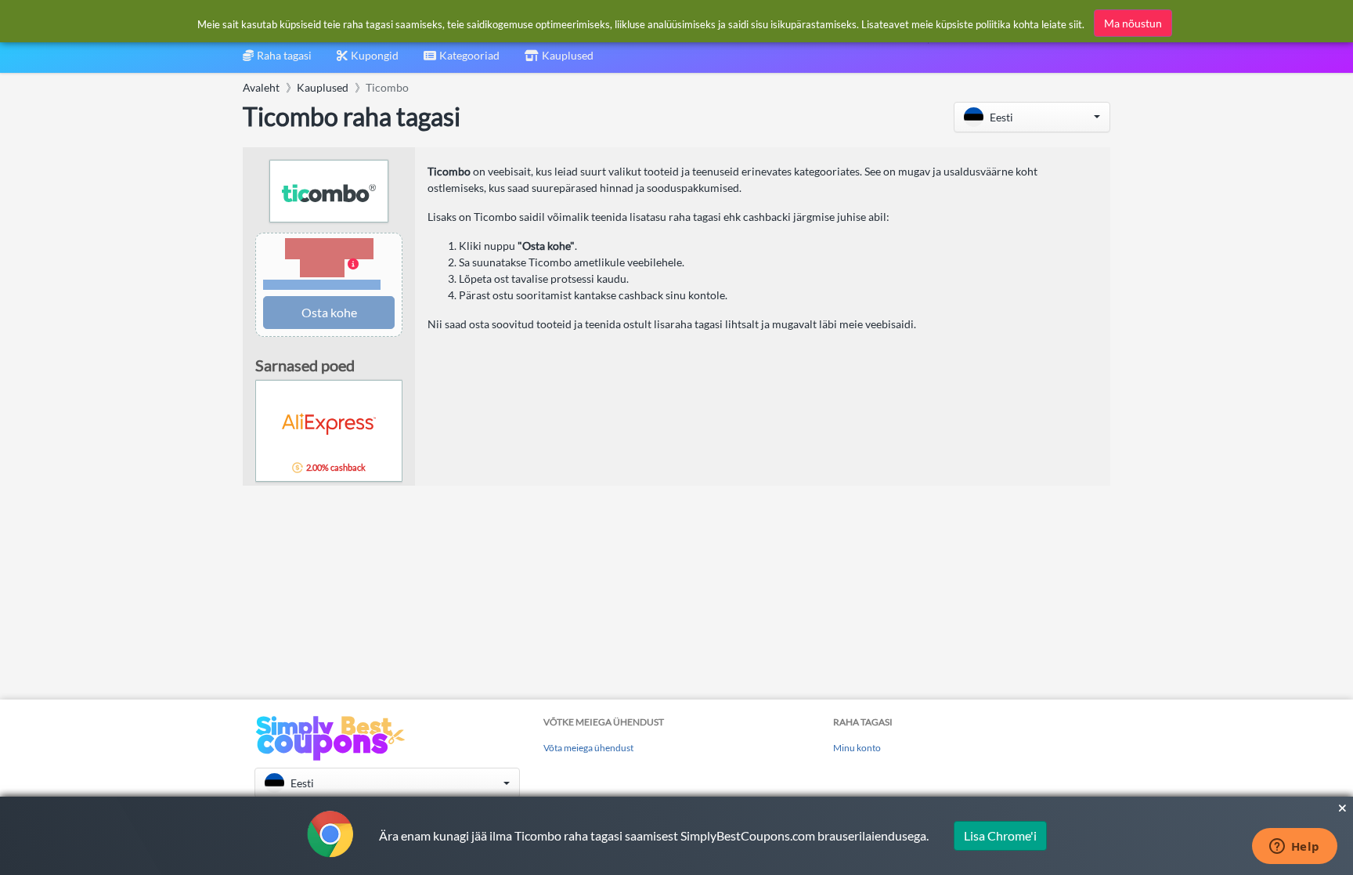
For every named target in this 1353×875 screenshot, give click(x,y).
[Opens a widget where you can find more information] (1294, 847)
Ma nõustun (1133, 23)
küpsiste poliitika (973, 24)
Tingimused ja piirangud (322, 285)
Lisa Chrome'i (1000, 835)
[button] (1032, 117)
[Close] (1342, 808)
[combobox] (462, 61)
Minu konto (857, 748)
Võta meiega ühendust (588, 748)
